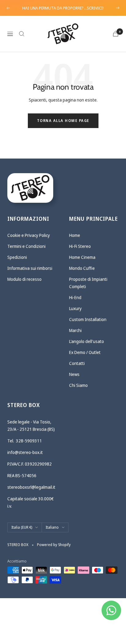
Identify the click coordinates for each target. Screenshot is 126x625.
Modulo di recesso (24, 279)
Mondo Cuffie (82, 268)
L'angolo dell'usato (86, 341)
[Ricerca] (21, 34)
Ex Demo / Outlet (85, 352)
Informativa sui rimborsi (29, 268)
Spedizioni (17, 257)
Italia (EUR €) (21, 527)
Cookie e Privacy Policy (28, 235)
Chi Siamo (78, 385)
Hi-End (75, 297)
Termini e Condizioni (26, 246)
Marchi (75, 330)
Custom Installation (87, 319)
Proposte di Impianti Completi (88, 282)
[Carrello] (116, 34)
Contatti (77, 363)
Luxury (75, 308)
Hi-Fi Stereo (80, 246)
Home (74, 235)
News (74, 374)
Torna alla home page (63, 120)
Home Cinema (82, 257)
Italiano (52, 527)
